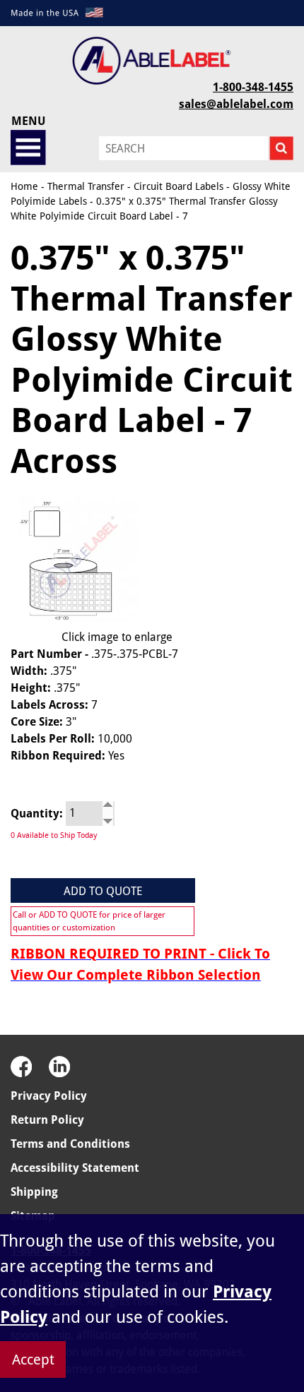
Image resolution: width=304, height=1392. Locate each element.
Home (24, 186)
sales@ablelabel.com (236, 104)
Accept (33, 1359)
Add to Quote (103, 891)
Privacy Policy (49, 1096)
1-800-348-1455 (253, 87)
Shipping (34, 1192)
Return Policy (47, 1120)
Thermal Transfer (85, 186)
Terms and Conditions (70, 1144)
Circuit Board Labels (178, 186)
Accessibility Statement (75, 1168)
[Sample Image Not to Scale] (76, 559)
